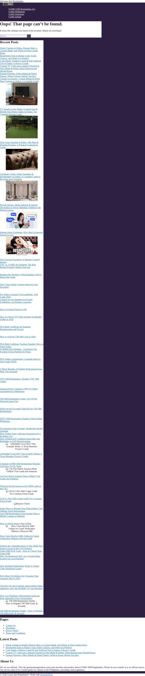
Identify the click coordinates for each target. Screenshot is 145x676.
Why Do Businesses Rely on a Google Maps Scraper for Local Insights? (20, 557)
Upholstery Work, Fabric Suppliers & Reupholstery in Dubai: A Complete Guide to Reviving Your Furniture (20, 176)
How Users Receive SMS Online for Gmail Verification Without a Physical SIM (19, 537)
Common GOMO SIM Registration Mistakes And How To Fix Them (20, 465)
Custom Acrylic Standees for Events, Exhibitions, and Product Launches (16, 300)
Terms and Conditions (15, 633)
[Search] (29, 35)
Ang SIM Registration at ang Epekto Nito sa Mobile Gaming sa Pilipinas (20, 514)
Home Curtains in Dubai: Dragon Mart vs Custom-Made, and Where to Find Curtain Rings (19, 50)
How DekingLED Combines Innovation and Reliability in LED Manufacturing (20, 440)
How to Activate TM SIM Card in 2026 (18, 337)
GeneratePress (46, 674)
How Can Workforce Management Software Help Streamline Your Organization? (20, 597)
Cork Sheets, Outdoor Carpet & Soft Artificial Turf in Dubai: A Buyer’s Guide (20, 62)
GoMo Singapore (16, 14)
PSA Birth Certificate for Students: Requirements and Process (15, 328)
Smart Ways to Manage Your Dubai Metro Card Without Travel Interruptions (21, 509)
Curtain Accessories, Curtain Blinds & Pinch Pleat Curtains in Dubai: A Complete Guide (20, 80)
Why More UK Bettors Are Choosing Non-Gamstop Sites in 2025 (19, 577)
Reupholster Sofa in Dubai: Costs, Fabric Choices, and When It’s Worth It (18, 57)
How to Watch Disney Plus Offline (15, 523)
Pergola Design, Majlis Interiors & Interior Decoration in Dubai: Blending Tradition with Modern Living (20, 207)
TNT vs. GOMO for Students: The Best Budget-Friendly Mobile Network (18, 266)
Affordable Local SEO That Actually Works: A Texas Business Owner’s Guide (21, 455)
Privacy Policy (12, 630)
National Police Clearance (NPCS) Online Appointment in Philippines (19, 390)
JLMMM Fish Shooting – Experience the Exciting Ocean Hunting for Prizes (18, 350)
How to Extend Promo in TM (13, 309)
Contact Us (11, 625)
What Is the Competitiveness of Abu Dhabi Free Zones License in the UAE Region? (21, 547)
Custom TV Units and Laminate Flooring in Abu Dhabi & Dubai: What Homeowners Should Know (19, 68)
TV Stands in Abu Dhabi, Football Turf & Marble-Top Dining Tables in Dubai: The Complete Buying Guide (19, 112)
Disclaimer (10, 628)
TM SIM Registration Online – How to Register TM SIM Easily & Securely (21, 612)
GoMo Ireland (14, 17)
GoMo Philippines (16, 11)
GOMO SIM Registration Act (21, 9)
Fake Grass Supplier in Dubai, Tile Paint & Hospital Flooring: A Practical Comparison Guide (19, 145)
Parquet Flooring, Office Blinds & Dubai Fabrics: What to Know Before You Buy (18, 74)
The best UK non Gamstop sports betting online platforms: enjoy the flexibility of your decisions (21, 587)
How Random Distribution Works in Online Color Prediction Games (19, 567)
